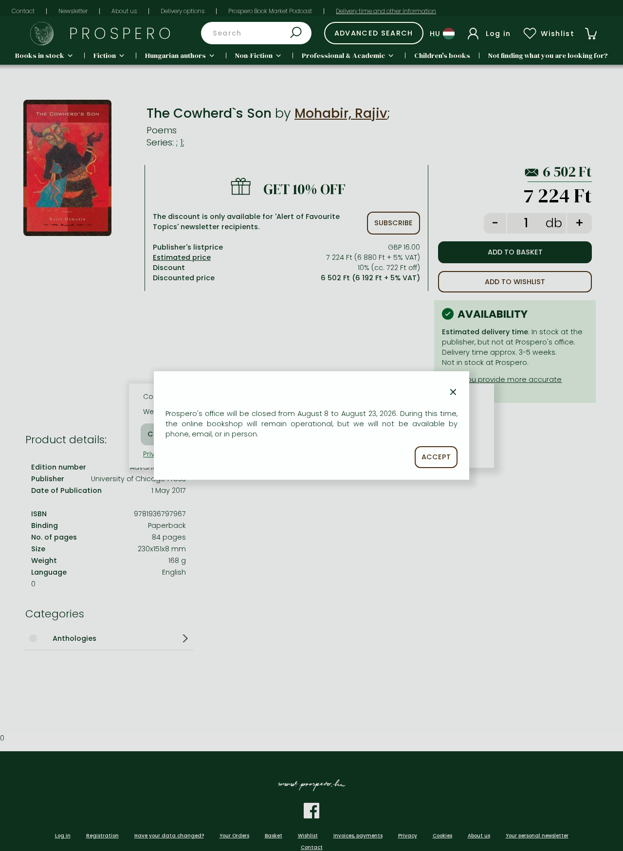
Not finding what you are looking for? (548, 55)
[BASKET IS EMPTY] (591, 33)
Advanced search (373, 33)
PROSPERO (122, 33)
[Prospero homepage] (42, 33)
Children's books (442, 55)
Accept (436, 457)
